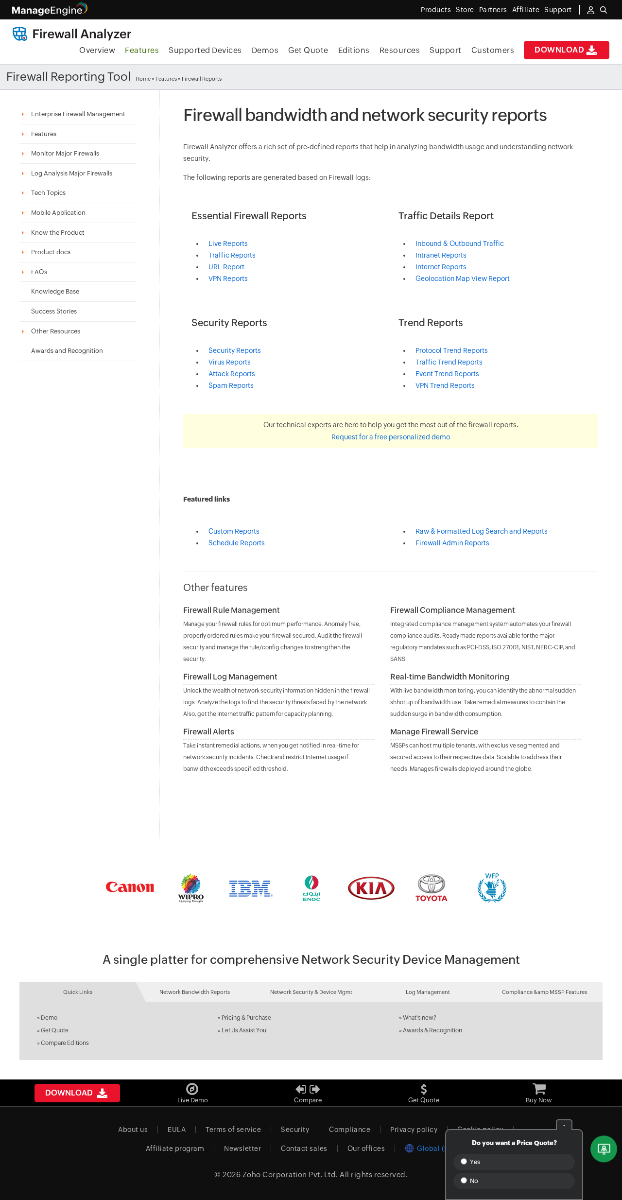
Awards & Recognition (432, 1030)
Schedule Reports (236, 543)
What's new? (419, 1017)
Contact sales (304, 1148)
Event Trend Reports (447, 374)
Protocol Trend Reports (451, 350)
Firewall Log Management (230, 676)
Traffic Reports (232, 255)
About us (133, 1129)
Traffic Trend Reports (449, 362)
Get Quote (308, 50)
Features (142, 50)
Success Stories (54, 311)
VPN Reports (228, 278)
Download (559, 49)
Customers (493, 50)
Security (295, 1129)
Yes (474, 1161)
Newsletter (242, 1148)
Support (446, 50)
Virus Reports (229, 362)
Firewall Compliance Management (452, 610)
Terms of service (233, 1129)
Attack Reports (231, 374)
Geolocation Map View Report (462, 278)
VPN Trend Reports (445, 385)
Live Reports (228, 243)
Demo (49, 1017)
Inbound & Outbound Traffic (459, 243)
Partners (493, 10)
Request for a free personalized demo (390, 437)
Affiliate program (175, 1148)
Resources (400, 50)
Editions (354, 50)
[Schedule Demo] (603, 1149)
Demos (265, 50)
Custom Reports (233, 531)
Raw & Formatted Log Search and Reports (481, 531)
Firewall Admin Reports (452, 543)
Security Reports (234, 350)
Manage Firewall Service (434, 731)
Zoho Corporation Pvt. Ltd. (290, 1174)
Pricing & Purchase (246, 1017)
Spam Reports (231, 385)
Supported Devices (205, 50)
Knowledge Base (55, 291)
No (473, 1180)
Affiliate (526, 10)
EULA (177, 1129)
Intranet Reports (440, 255)
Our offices (366, 1148)
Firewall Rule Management (231, 610)
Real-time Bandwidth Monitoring (449, 676)
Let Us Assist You (244, 1030)
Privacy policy (413, 1129)
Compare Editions (65, 1043)
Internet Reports (440, 267)
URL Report (226, 267)
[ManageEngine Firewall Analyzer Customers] (311, 888)
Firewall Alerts (208, 731)
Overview (97, 50)
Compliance (349, 1129)
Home (143, 79)
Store (465, 10)
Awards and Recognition (67, 350)
